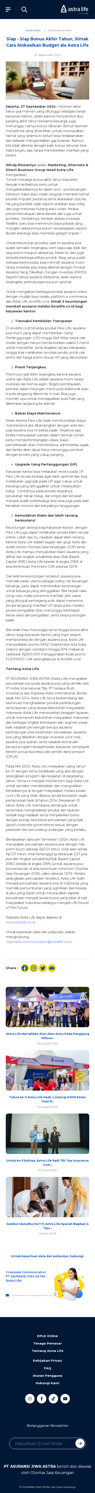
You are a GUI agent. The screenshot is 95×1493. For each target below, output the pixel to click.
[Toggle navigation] (7, 9)
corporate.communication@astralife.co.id (38, 942)
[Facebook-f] (41, 1398)
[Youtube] (65, 1398)
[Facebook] (25, 968)
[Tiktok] (53, 1398)
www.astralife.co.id (20, 922)
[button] (24, 9)
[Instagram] (34, 968)
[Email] (52, 968)
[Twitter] (43, 968)
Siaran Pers (32, 30)
